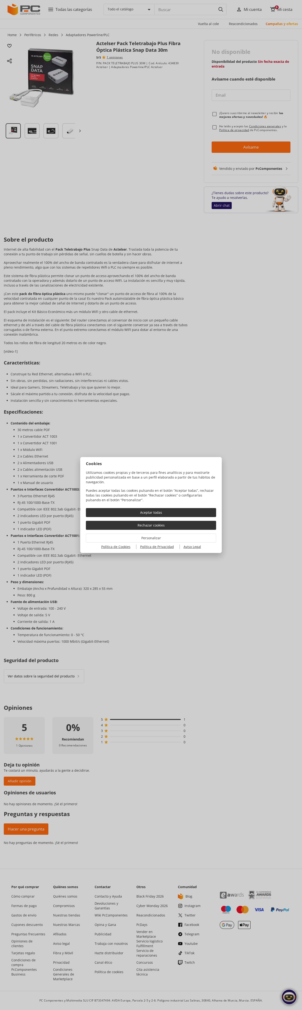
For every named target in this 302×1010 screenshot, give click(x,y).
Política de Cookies (115, 546)
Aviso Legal (192, 546)
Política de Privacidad (157, 546)
